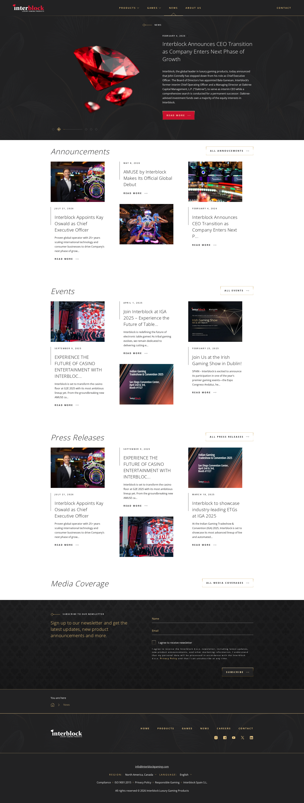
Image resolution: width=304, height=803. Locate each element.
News (173, 7)
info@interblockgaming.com (152, 766)
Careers (224, 728)
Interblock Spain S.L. (195, 782)
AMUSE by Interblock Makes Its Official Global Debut (148, 178)
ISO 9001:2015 (123, 782)
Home (145, 728)
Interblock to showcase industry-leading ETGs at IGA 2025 (215, 509)
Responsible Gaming (167, 782)
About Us (193, 7)
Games (187, 728)
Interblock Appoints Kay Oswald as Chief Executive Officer (79, 223)
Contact (284, 7)
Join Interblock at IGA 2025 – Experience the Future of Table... (146, 317)
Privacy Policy (168, 658)
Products (165, 728)
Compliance (104, 782)
